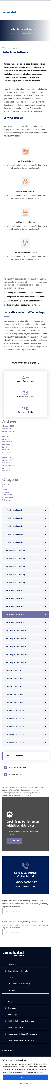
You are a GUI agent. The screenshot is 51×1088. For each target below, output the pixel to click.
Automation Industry (15, 550)
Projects (5, 492)
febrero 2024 (7, 442)
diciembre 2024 (8, 431)
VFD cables (6, 500)
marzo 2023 (6, 455)
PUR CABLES (7, 495)
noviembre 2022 (8, 463)
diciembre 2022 (8, 460)
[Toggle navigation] (47, 13)
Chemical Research (15, 710)
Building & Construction (17, 630)
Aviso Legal (12, 1014)
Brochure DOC (16, 774)
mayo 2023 (6, 450)
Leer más (40, 1072)
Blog (10, 1001)
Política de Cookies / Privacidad (21, 1021)
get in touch (14, 841)
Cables (11, 977)
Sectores (11, 990)
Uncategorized (7, 497)
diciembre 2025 (8, 426)
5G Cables (6, 484)
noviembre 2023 (8, 444)
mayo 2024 (6, 439)
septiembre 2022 (8, 465)
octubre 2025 (7, 429)
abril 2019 (6, 471)
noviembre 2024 (8, 434)
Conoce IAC (13, 964)
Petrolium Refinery (15, 590)
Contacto (12, 1008)
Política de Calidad (15, 1027)
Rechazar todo (25, 1083)
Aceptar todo (25, 1077)
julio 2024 (5, 436)
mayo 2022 (6, 468)
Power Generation (14, 670)
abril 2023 (6, 452)
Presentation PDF (17, 767)
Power (4, 489)
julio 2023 (5, 447)
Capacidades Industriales (18, 971)
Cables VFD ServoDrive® (19, 984)
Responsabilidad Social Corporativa (22, 1034)
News (4, 487)
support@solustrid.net (25, 886)
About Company (12, 911)
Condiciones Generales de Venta (21, 1040)
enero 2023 (6, 457)
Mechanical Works (14, 510)
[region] (25, 1072)
